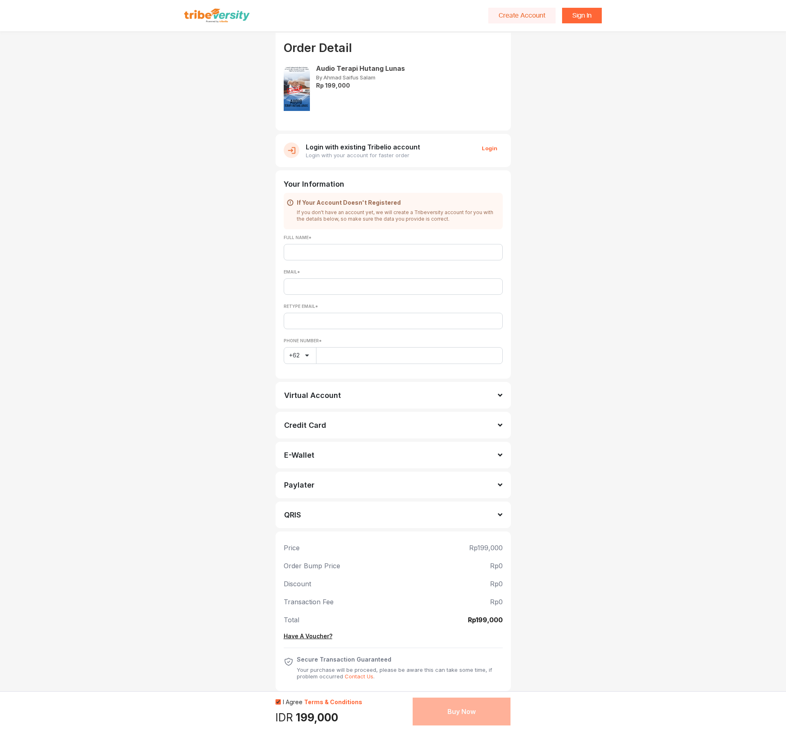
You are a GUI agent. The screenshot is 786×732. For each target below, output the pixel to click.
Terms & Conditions (333, 701)
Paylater (299, 485)
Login (489, 148)
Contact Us (359, 676)
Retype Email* (301, 306)
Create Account (522, 15)
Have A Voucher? (308, 636)
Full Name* (298, 237)
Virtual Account (312, 395)
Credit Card (305, 425)
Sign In (582, 15)
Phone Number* (303, 340)
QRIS (292, 515)
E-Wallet (299, 455)
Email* (292, 271)
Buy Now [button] (461, 711)
